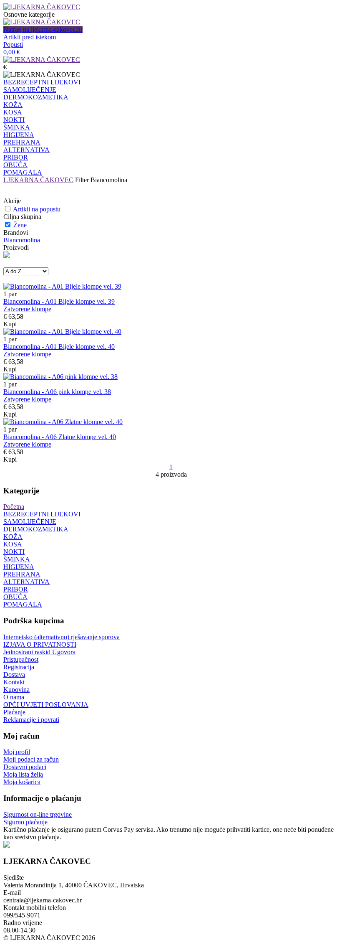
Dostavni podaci (24, 766)
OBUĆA (15, 164)
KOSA (12, 112)
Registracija (18, 667)
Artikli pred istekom (29, 37)
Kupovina (16, 689)
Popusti (13, 44)
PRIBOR (15, 157)
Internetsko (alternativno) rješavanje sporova (61, 636)
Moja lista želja (23, 774)
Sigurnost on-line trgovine (37, 814)
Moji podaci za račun (31, 759)
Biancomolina (21, 240)
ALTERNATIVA (26, 149)
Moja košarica (21, 781)
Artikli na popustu (36, 209)
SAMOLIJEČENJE (29, 89)
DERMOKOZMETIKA (35, 97)
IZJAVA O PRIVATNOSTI (39, 644)
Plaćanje (14, 712)
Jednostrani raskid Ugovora (39, 651)
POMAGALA (22, 172)
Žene (20, 225)
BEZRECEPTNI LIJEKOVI (41, 82)
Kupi (10, 324)
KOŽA (13, 104)
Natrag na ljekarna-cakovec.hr (43, 29)
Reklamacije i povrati (31, 719)
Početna (13, 506)
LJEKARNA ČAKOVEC (38, 179)
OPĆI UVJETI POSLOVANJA (45, 704)
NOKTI (14, 119)
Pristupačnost (20, 659)
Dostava (14, 674)
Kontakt (14, 682)
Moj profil (16, 751)
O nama (13, 697)
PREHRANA (21, 142)
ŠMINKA (16, 127)
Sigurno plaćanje (25, 822)
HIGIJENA (18, 134)
